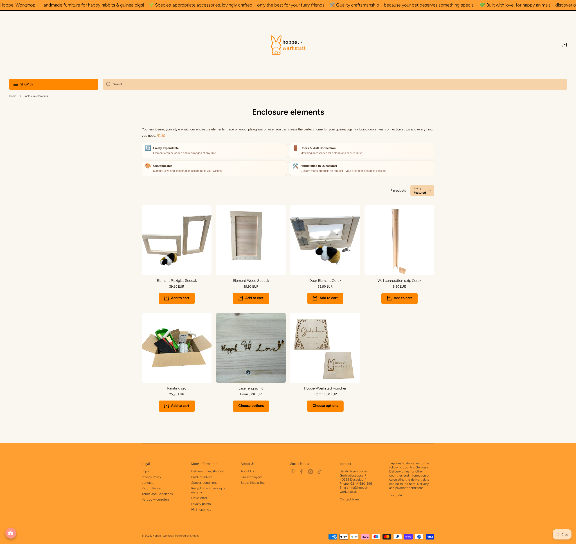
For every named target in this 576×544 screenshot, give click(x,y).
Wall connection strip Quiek (399, 280)
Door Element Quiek (325, 280)
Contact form (349, 499)
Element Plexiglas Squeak (177, 280)
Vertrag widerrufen (155, 499)
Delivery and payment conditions (409, 486)
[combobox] (335, 84)
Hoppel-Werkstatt (163, 535)
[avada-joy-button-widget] (10, 533)
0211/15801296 (361, 484)
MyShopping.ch (202, 509)
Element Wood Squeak (251, 280)
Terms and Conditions (157, 494)
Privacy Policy (151, 477)
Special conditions (204, 483)
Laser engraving (250, 388)
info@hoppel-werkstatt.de (354, 490)
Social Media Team (254, 483)
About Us (247, 471)
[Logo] (288, 45)
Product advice (202, 477)
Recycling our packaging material (208, 490)
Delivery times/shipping (208, 471)
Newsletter (199, 498)
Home (12, 96)
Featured (420, 192)
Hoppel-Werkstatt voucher (325, 388)
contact (147, 483)
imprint (147, 471)
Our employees (252, 477)
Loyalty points (201, 504)
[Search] (107, 84)
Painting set (176, 388)
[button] (564, 45)
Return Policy (151, 488)
